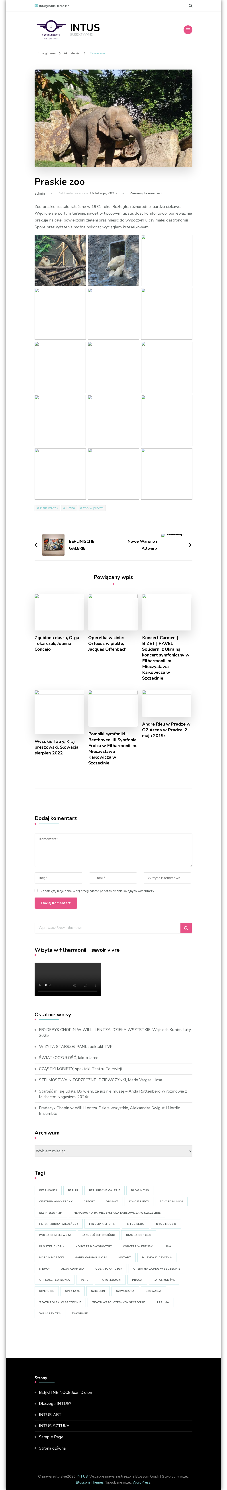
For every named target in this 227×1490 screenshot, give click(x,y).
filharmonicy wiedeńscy (58, 1224)
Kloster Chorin (52, 1246)
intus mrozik (49, 508)
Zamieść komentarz (146, 193)
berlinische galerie (104, 1190)
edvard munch (171, 1201)
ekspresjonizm (51, 1213)
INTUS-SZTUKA (54, 1425)
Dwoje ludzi (139, 1201)
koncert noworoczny (94, 1246)
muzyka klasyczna (157, 1257)
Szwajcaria (125, 1291)
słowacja (153, 1291)
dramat (112, 1201)
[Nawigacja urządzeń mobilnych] (188, 29)
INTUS (85, 28)
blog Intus (140, 1190)
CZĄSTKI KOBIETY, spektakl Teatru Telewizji (80, 1068)
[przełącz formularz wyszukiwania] (190, 6)
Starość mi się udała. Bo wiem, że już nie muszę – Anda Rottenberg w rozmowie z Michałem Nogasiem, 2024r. (113, 1094)
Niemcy (44, 1269)
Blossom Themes (90, 1482)
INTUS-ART (50, 1414)
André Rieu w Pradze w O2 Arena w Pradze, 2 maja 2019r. (166, 730)
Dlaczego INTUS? (55, 1403)
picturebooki (110, 1280)
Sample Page (51, 1437)
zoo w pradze (93, 508)
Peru (84, 1280)
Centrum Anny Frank (55, 1201)
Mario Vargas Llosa (91, 1257)
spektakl (72, 1291)
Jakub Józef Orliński (98, 1235)
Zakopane (80, 1313)
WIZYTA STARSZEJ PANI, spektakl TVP (76, 1046)
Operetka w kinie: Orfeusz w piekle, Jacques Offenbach (107, 643)
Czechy (89, 1201)
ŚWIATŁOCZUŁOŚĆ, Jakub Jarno (68, 1057)
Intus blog (135, 1224)
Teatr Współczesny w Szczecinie (118, 1302)
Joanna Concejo (139, 1235)
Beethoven (48, 1190)
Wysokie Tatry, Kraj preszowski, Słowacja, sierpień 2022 (57, 747)
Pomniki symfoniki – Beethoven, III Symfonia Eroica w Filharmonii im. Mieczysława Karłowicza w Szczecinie (112, 748)
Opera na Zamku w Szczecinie (156, 1269)
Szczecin (98, 1291)
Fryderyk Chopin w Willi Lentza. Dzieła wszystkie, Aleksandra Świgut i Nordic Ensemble (109, 1110)
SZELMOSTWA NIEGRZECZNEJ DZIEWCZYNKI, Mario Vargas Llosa (100, 1080)
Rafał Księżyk (164, 1280)
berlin (73, 1190)
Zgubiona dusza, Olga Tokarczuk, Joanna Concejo (57, 643)
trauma (163, 1302)
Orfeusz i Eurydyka (54, 1280)
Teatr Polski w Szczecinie (60, 1302)
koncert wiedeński (138, 1246)
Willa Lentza (50, 1313)
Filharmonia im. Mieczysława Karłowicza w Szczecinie (117, 1213)
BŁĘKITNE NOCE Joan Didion (65, 1392)
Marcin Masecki (51, 1257)
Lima (167, 1246)
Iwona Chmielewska (55, 1235)
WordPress (142, 1482)
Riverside (46, 1291)
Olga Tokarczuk (108, 1269)
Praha (70, 508)
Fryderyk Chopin (102, 1224)
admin (40, 193)
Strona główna (52, 1448)
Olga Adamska (72, 1269)
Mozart (124, 1257)
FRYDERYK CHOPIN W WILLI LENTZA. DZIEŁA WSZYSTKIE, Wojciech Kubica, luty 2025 (115, 1032)
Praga (137, 1280)
